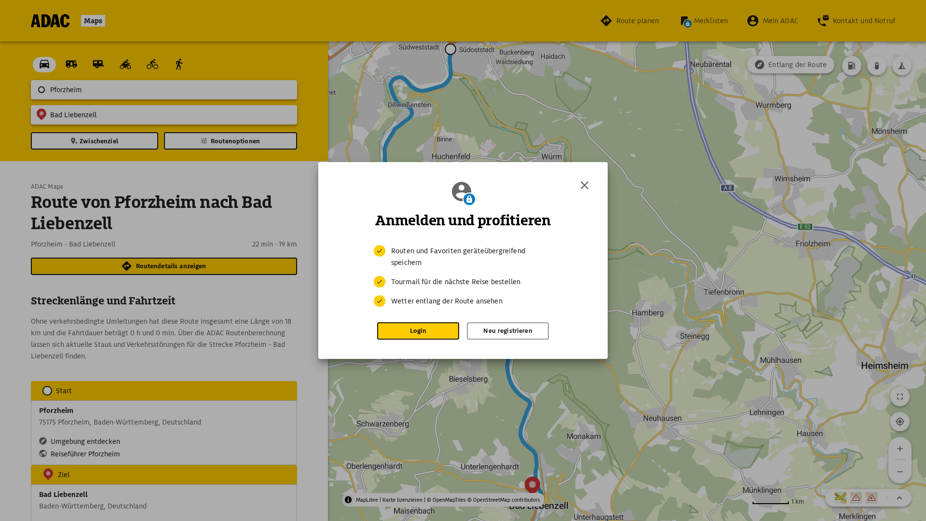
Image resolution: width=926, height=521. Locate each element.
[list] (463, 276)
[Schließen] (584, 185)
